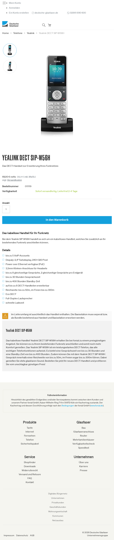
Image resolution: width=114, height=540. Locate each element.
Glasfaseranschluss (83, 431)
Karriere (83, 466)
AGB (32, 535)
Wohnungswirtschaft (57, 511)
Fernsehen (29, 435)
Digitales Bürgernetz (57, 493)
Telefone (17, 33)
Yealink (30, 33)
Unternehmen (57, 498)
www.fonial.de (96, 405)
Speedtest (83, 447)
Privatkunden (58, 502)
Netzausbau (57, 520)
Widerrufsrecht (30, 470)
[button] (10, 50)
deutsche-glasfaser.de (46, 12)
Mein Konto (15, 2)
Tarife (30, 427)
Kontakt (30, 482)
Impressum (9, 535)
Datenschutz (22, 535)
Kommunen (57, 516)
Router (83, 435)
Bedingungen (68, 405)
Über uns (83, 462)
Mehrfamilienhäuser (83, 439)
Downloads (30, 466)
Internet (30, 431)
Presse (83, 470)
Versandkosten (14, 179)
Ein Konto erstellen (19, 12)
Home (5, 33)
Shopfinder (30, 462)
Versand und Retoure (30, 474)
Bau (84, 427)
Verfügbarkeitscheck (83, 443)
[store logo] (10, 24)
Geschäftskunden (58, 507)
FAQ (29, 478)
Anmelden (14, 7)
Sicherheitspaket (30, 443)
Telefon (30, 439)
